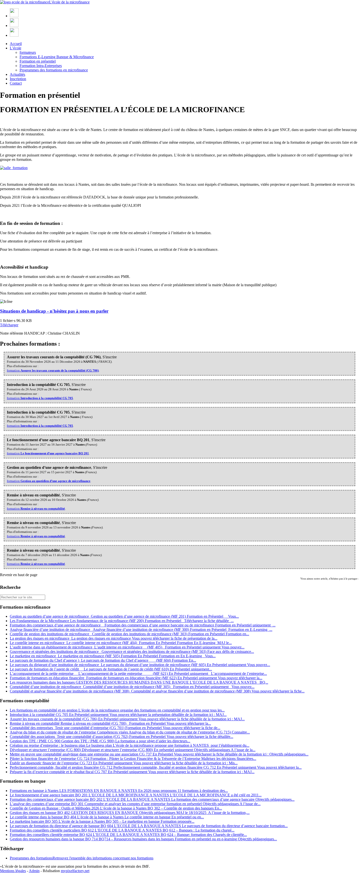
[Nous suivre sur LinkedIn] (14, 35)
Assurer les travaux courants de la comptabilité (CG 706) (127, 719)
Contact (16, 83)
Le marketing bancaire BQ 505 (102, 821)
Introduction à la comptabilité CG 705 (118, 715)
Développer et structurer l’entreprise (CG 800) (132, 750)
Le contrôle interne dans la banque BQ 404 (107, 817)
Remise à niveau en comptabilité (110, 723)
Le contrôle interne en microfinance (121, 643)
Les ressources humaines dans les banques (139, 682)
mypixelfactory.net (75, 871)
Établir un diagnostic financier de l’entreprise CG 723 (124, 763)
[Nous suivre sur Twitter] (14, 25)
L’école (15, 48)
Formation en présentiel (38, 61)
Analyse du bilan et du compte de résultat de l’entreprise (130, 732)
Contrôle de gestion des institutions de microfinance (129, 634)
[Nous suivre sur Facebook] (14, 16)
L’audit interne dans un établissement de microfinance (127, 647)
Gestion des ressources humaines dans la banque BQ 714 (143, 839)
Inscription (18, 79)
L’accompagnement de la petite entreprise (138, 673)
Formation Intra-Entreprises (41, 66)
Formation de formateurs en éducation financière (136, 678)
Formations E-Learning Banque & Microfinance (57, 57)
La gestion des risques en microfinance (113, 638)
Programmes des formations (81, 858)
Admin (34, 871)
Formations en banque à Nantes (119, 791)
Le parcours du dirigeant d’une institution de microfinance (140, 665)
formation (53, 370)
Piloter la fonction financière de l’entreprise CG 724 (133, 758)
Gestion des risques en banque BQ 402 (130, 813)
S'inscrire (110, 357)
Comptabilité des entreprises (115, 728)
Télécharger (9, 325)
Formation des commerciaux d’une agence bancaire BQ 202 (152, 799)
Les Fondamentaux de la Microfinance (122, 621)
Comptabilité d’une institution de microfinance (132, 687)
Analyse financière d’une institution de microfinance (141, 629)
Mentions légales (13, 871)
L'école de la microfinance (69, 2)
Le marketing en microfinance (113, 656)
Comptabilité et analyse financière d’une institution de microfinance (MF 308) (157, 691)
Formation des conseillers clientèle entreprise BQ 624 (128, 835)
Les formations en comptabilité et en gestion (117, 710)
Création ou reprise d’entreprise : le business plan (129, 745)
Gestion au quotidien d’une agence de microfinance (124, 616)
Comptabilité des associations (121, 736)
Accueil (16, 44)
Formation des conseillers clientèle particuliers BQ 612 (122, 830)
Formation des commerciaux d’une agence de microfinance (142, 625)
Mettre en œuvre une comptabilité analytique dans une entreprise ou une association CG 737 (159, 754)
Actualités (17, 74)
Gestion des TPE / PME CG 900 (100, 741)
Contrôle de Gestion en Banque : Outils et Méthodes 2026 (116, 808)
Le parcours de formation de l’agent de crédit (111, 669)
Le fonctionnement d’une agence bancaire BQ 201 (136, 795)
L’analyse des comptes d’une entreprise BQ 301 (135, 804)
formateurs (28, 52)
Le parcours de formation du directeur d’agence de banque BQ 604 (149, 826)
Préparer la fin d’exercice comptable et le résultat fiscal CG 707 (132, 772)
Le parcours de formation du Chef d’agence (103, 660)
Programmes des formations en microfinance (54, 70)
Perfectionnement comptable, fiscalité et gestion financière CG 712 (156, 767)
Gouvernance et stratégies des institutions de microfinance (132, 651)
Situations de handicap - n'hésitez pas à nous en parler (54, 311)
